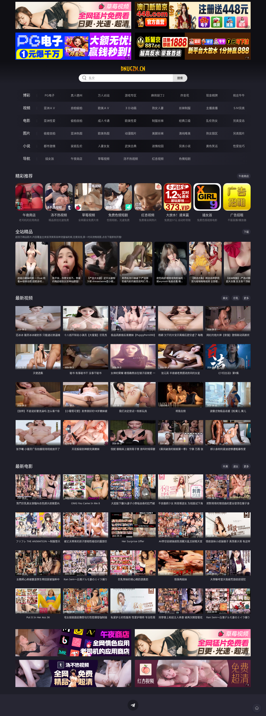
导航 (26, 158)
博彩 (26, 95)
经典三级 (185, 121)
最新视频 (24, 298)
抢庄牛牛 (239, 95)
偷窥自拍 (49, 133)
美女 (225, 298)
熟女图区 (212, 133)
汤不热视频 (130, 159)
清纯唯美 (185, 133)
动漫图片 (130, 133)
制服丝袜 (158, 121)
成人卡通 (103, 121)
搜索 (180, 78)
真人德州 (76, 95)
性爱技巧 (239, 146)
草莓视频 (103, 159)
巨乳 (235, 298)
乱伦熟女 (212, 121)
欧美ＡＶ (103, 108)
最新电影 (24, 466)
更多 (246, 298)
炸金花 (184, 95)
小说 (26, 146)
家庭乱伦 (76, 146)
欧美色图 (103, 133)
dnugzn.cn (133, 68)
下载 (246, 231)
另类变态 (239, 121)
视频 (26, 108)
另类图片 (239, 133)
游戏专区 (130, 95)
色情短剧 (185, 159)
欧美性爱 (130, 121)
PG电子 (49, 95)
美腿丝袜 (158, 133)
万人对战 (103, 95)
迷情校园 (158, 146)
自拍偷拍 (76, 108)
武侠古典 (130, 146)
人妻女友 (103, 146)
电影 (26, 120)
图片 (26, 133)
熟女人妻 (158, 108)
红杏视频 (158, 159)
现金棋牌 (212, 95)
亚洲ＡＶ (49, 108)
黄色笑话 (212, 146)
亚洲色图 (76, 133)
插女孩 (49, 159)
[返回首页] (256, 708)
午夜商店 (76, 159)
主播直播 (212, 108)
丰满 (225, 466)
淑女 (235, 466)
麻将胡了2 (157, 95)
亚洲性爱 (49, 121)
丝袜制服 (185, 108)
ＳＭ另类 (239, 108)
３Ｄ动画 (130, 108)
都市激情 (49, 146)
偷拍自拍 (76, 121)
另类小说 (185, 146)
